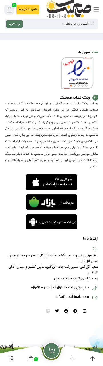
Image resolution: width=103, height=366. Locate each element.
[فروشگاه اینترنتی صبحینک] (68, 9)
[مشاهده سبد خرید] (9, 10)
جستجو (14, 24)
